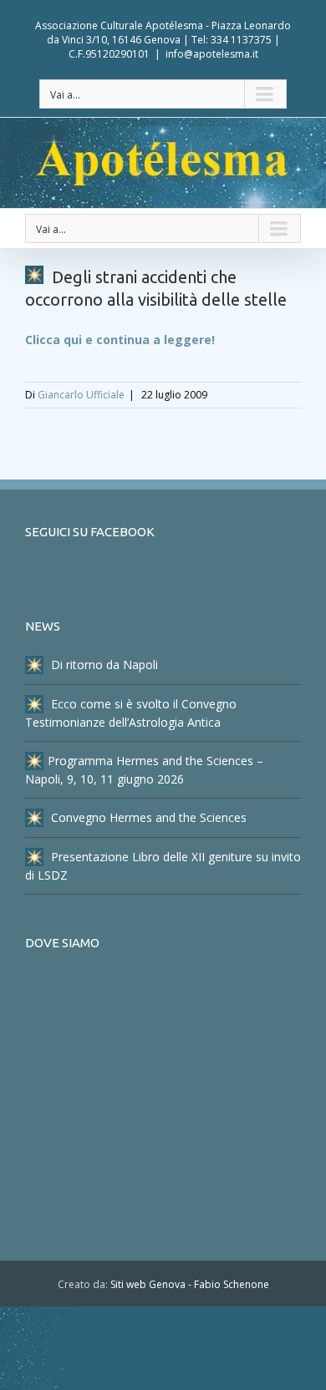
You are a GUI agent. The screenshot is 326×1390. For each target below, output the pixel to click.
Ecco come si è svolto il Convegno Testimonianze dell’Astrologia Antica (131, 713)
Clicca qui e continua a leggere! (120, 340)
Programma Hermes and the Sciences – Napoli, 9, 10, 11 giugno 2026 (144, 770)
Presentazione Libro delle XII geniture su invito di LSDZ (163, 866)
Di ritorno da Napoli (103, 664)
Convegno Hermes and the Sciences (147, 817)
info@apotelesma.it (212, 54)
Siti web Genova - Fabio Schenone (189, 1284)
